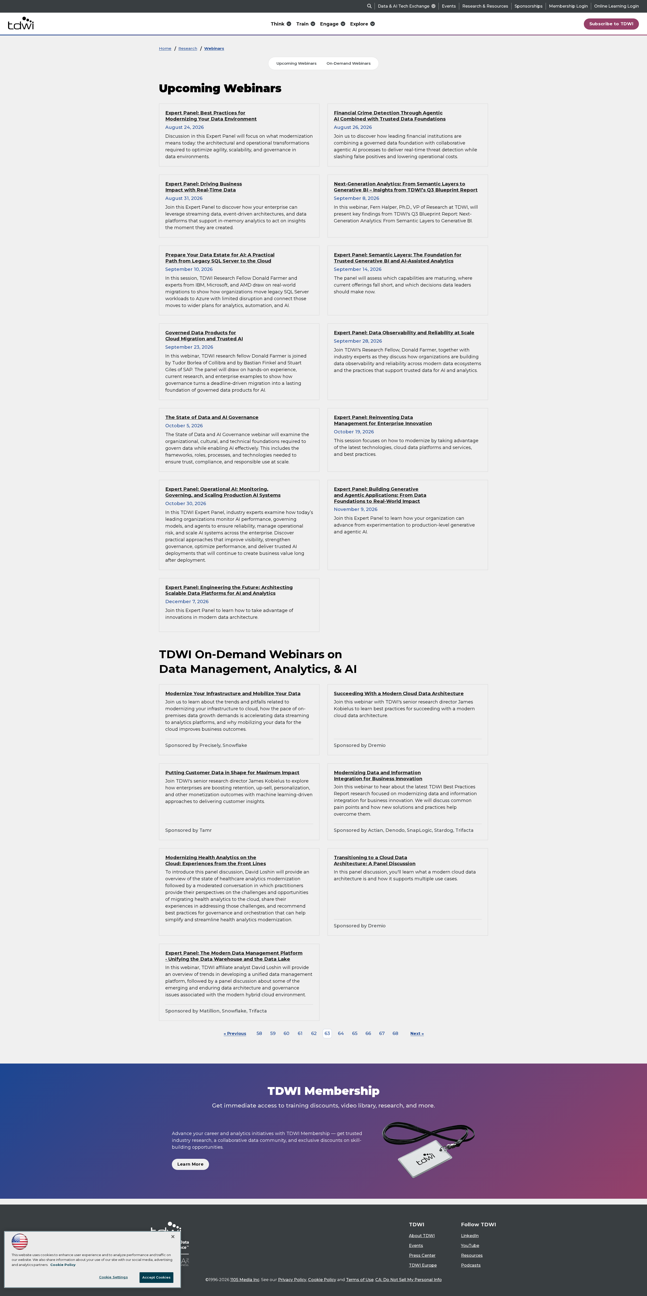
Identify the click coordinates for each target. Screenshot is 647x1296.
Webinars (214, 48)
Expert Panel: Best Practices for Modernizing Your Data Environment (211, 116)
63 (327, 1033)
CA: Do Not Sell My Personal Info (408, 1279)
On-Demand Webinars (349, 63)
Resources (472, 1255)
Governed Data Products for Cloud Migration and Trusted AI (204, 336)
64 (341, 1033)
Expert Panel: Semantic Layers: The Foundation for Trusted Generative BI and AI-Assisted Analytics (397, 258)
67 (382, 1033)
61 (300, 1033)
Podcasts (471, 1265)
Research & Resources (485, 6)
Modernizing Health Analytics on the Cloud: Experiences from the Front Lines (215, 860)
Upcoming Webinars (296, 63)
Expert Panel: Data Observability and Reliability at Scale (404, 333)
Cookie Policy (322, 1279)
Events (449, 6)
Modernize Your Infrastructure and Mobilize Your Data (233, 693)
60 (286, 1033)
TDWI (416, 1224)
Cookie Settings (113, 1277)
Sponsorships (529, 6)
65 (354, 1033)
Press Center (422, 1255)
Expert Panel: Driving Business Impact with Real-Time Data (203, 187)
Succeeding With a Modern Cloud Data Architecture (399, 693)
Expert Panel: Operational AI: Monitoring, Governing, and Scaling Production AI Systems (223, 492)
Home (165, 48)
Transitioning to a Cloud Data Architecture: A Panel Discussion (374, 860)
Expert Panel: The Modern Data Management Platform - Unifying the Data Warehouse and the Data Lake (234, 956)
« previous (235, 1033)
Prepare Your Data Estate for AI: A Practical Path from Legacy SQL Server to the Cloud (219, 258)
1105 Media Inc (244, 1279)
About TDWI (422, 1235)
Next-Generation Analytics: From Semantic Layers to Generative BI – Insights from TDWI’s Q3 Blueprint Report (406, 187)
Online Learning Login (616, 6)
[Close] (172, 1236)
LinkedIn (470, 1235)
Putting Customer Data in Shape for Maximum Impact (232, 772)
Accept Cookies (156, 1277)
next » (417, 1033)
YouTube (470, 1245)
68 (395, 1033)
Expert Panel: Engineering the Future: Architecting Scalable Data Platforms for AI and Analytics (229, 590)
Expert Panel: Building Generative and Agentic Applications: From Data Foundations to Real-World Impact (380, 495)
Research (187, 48)
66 (368, 1033)
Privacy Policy (292, 1279)
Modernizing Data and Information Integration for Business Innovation (378, 776)
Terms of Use (360, 1279)
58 (259, 1033)
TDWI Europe (423, 1265)
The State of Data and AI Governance (212, 417)
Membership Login (568, 6)
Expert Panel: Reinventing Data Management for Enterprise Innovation (383, 420)
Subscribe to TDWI (611, 23)
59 (273, 1033)
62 (314, 1033)
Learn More (190, 1164)
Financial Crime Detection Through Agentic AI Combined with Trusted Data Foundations (390, 116)
